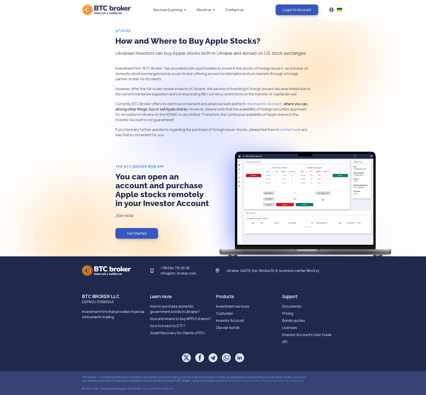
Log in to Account (297, 9)
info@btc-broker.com (178, 273)
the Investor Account (264, 103)
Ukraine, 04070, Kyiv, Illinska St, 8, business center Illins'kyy (272, 270)
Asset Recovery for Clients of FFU (177, 332)
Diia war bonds (228, 327)
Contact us (234, 9)
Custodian (224, 313)
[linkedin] (239, 357)
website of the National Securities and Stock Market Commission (265, 381)
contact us (289, 129)
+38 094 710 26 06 (175, 267)
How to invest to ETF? (167, 325)
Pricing (287, 313)
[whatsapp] (226, 357)
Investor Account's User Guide (306, 334)
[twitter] (186, 357)
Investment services (232, 306)
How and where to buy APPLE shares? (180, 318)
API (284, 341)
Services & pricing (167, 9)
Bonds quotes (293, 320)
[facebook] (199, 357)
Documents (291, 306)
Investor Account (230, 320)
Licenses (289, 327)
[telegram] (213, 357)
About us (204, 9)
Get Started (136, 233)
